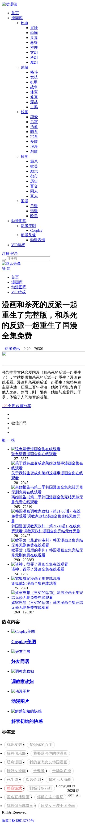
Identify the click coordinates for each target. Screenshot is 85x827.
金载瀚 (39, 771)
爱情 (34, 142)
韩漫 (34, 211)
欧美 (34, 216)
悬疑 (34, 43)
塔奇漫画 (14, 762)
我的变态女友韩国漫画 (48, 762)
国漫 (24, 201)
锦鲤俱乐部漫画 (20, 806)
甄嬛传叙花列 (41, 788)
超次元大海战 (59, 779)
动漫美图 (28, 226)
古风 (34, 107)
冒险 (34, 28)
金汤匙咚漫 (61, 771)
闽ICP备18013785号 (18, 821)
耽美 (34, 166)
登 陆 (6, 268)
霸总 (34, 161)
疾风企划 (33, 779)
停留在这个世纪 (50, 797)
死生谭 (12, 779)
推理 (34, 47)
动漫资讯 (12, 349)
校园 (24, 112)
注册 (5, 254)
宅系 (34, 137)
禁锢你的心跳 (41, 745)
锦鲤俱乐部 (16, 753)
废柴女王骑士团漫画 (58, 806)
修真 (34, 97)
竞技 (34, 77)
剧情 (34, 151)
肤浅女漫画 (16, 771)
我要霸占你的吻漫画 (50, 753)
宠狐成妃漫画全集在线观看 (34, 583)
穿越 (34, 102)
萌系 (34, 132)
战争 (34, 87)
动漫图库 (18, 221)
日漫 (34, 206)
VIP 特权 (18, 292)
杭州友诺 (14, 745)
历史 (34, 181)
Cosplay (36, 230)
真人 (34, 196)
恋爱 (34, 117)
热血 (24, 23)
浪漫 (34, 147)
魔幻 (34, 62)
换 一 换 (8, 440)
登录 (14, 254)
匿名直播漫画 (18, 797)
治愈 (34, 127)
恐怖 (34, 33)
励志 (34, 171)
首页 (15, 13)
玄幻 (34, 52)
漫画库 (17, 18)
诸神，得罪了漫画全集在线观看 (37, 569)
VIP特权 (18, 245)
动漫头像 (28, 235)
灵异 (34, 38)
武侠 (24, 67)
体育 (34, 92)
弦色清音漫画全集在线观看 (34, 454)
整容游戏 (14, 788)
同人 (34, 191)
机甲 (34, 82)
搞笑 (24, 156)
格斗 (34, 72)
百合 (34, 186)
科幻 (34, 57)
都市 (34, 176)
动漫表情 (37, 240)
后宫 (34, 122)
